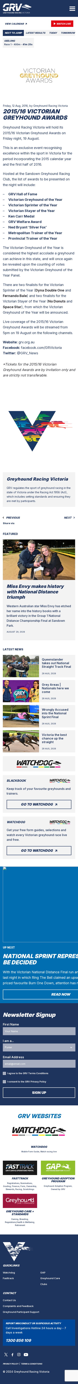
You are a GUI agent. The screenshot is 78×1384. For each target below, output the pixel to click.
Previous (12, 517)
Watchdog (9, 1272)
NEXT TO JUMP (13, 32)
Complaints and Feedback (18, 1306)
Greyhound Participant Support (21, 1311)
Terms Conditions (38, 1073)
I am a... (8, 1041)
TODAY (53, 32)
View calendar (14, 23)
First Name (11, 1024)
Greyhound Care (50, 1278)
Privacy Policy (38, 1081)
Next (68, 517)
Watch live (63, 23)
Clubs (43, 1284)
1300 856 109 (18, 1340)
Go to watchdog (37, 804)
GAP (42, 1272)
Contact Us (9, 1300)
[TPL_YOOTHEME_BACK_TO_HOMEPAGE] (17, 8)
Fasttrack (8, 1278)
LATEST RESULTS (35, 32)
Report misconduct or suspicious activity (33, 1323)
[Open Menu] (72, 8)
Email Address (13, 1057)
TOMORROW (68, 32)
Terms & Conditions (31, 1364)
